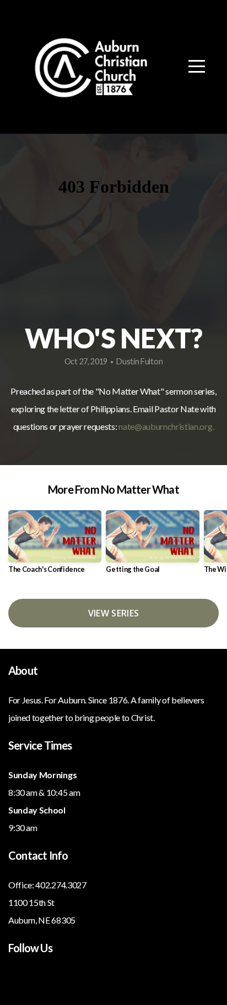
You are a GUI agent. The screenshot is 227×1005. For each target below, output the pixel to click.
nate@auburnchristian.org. (166, 426)
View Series (113, 613)
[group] (54, 546)
